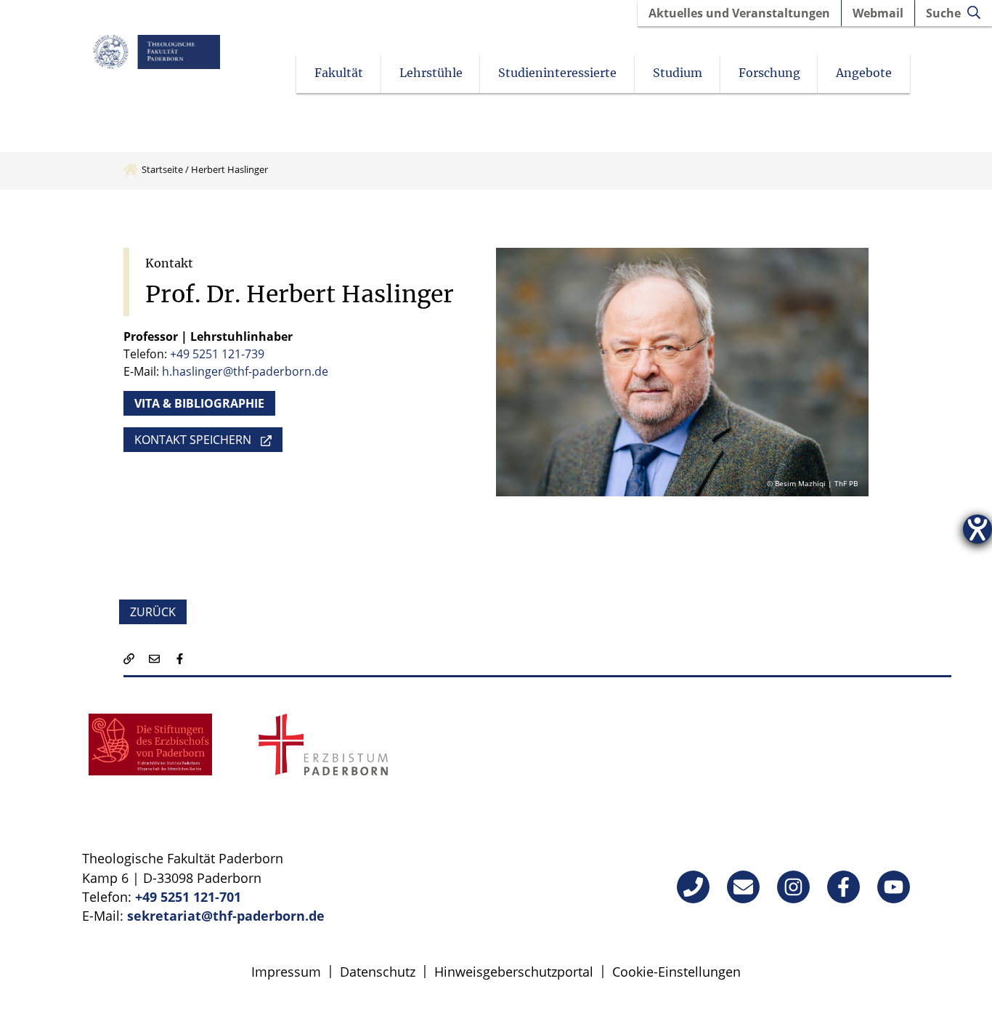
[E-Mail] (743, 887)
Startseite (162, 169)
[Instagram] (793, 887)
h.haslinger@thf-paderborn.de (245, 371)
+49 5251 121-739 (217, 354)
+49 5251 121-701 (188, 896)
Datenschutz (377, 971)
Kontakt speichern (192, 440)
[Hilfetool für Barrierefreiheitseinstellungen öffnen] (977, 529)
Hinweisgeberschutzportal (513, 971)
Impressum (286, 971)
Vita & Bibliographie (199, 403)
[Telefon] (693, 887)
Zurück (153, 612)
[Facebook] (843, 887)
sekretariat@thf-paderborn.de (226, 915)
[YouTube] (893, 887)
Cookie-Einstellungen (676, 971)
